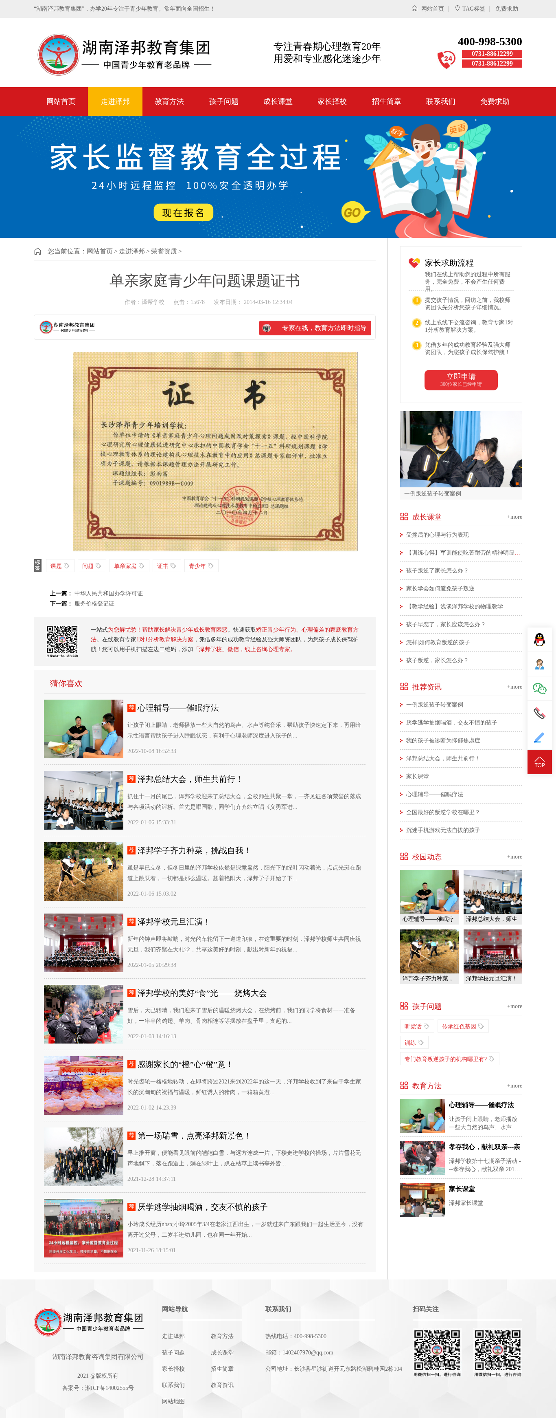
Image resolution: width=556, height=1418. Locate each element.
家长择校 (332, 101)
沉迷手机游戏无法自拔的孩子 (443, 830)
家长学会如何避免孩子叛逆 (440, 589)
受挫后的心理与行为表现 (437, 535)
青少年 (197, 566)
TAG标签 (473, 9)
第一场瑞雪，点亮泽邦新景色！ (195, 1135)
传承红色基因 (459, 1027)
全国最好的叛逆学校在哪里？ (443, 812)
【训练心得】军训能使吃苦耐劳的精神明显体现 (466, 553)
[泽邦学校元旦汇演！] (83, 943)
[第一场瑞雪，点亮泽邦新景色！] (83, 1156)
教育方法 (169, 101)
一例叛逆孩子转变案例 (432, 493)
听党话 (413, 1027)
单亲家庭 (125, 566)
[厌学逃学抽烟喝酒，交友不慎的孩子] (83, 1228)
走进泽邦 (115, 101)
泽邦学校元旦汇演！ (174, 921)
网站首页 (432, 9)
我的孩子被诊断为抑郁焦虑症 (443, 741)
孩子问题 (224, 101)
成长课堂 (278, 101)
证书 (163, 566)
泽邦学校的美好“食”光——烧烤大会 (202, 993)
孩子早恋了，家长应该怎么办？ (446, 624)
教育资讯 (222, 1385)
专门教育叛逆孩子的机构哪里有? (446, 1059)
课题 (56, 566)
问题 (88, 566)
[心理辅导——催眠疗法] (83, 729)
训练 (410, 1043)
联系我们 (440, 101)
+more (514, 517)
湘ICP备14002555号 (109, 1388)
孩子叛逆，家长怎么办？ (437, 660)
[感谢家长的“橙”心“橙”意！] (83, 1085)
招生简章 (386, 101)
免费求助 (506, 9)
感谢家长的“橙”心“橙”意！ (186, 1064)
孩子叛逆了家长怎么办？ (437, 571)
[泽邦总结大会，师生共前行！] (83, 800)
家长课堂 (417, 776)
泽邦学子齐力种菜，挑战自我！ (195, 850)
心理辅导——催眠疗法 (178, 707)
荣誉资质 (164, 251)
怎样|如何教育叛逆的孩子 (438, 642)
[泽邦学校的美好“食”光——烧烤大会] (83, 1014)
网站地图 (173, 1401)
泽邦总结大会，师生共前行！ (190, 779)
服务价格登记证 (94, 604)
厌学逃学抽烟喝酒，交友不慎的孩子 (203, 1206)
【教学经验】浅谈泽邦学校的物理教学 (454, 606)
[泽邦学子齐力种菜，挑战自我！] (83, 871)
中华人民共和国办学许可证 (108, 593)
